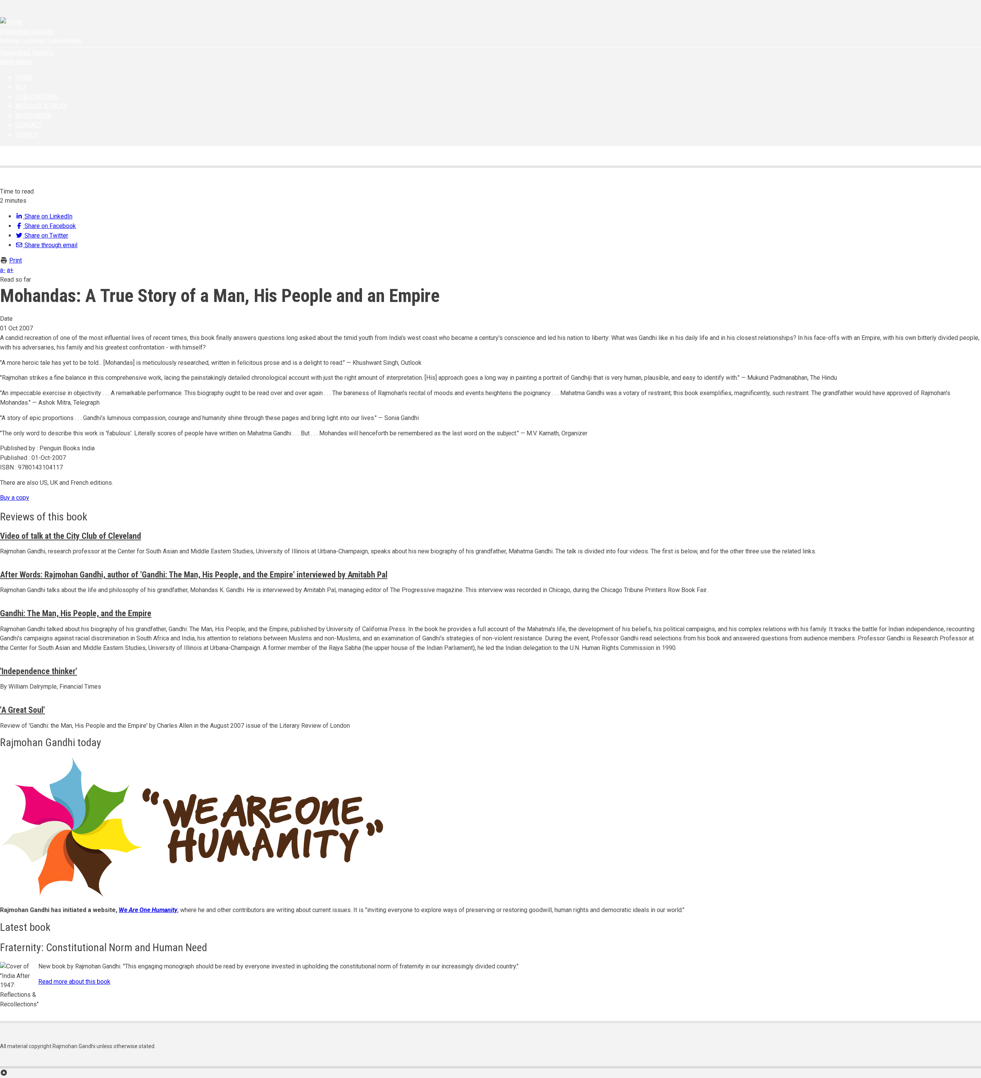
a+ (10, 270)
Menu (7, 62)
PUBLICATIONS (36, 96)
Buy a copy (14, 497)
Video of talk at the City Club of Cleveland (70, 536)
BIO (20, 87)
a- (2, 270)
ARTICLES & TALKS (41, 106)
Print (15, 260)
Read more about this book (74, 981)
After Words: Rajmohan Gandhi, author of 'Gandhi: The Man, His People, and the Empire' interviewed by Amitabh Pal (193, 574)
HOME (24, 77)
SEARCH (26, 134)
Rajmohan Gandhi (27, 31)
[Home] (11, 21)
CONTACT (28, 125)
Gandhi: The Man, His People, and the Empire (75, 613)
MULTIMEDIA (33, 115)
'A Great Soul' (22, 710)
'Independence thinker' (38, 671)
